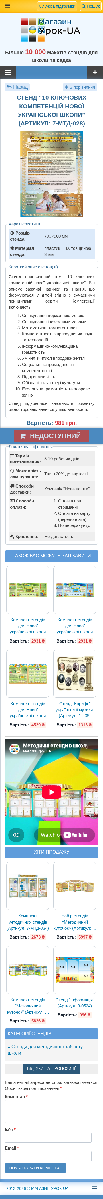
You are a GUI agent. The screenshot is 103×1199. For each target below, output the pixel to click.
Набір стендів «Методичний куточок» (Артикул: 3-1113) (75, 922)
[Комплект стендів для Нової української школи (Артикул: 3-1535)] (75, 590)
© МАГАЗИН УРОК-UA (37, 1188)
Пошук (93, 6)
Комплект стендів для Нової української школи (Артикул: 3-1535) (75, 626)
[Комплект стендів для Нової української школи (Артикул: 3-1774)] (28, 674)
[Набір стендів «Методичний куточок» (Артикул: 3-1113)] (75, 886)
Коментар (16, 1096)
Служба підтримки (57, 6)
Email (12, 1148)
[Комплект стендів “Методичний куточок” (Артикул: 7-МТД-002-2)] (28, 970)
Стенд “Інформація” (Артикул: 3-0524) (75, 1002)
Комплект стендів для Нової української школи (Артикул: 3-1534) (28, 626)
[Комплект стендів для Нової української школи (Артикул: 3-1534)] (28, 590)
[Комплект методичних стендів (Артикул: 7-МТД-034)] (28, 886)
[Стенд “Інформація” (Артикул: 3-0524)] (75, 970)
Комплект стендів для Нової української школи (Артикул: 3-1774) (28, 710)
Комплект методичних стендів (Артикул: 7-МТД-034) (28, 922)
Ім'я (10, 1129)
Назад (20, 87)
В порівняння (81, 87)
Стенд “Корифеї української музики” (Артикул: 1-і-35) (75, 709)
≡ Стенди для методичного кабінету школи (45, 1049)
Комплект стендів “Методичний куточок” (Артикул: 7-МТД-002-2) (28, 1006)
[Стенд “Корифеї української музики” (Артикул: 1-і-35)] (75, 674)
